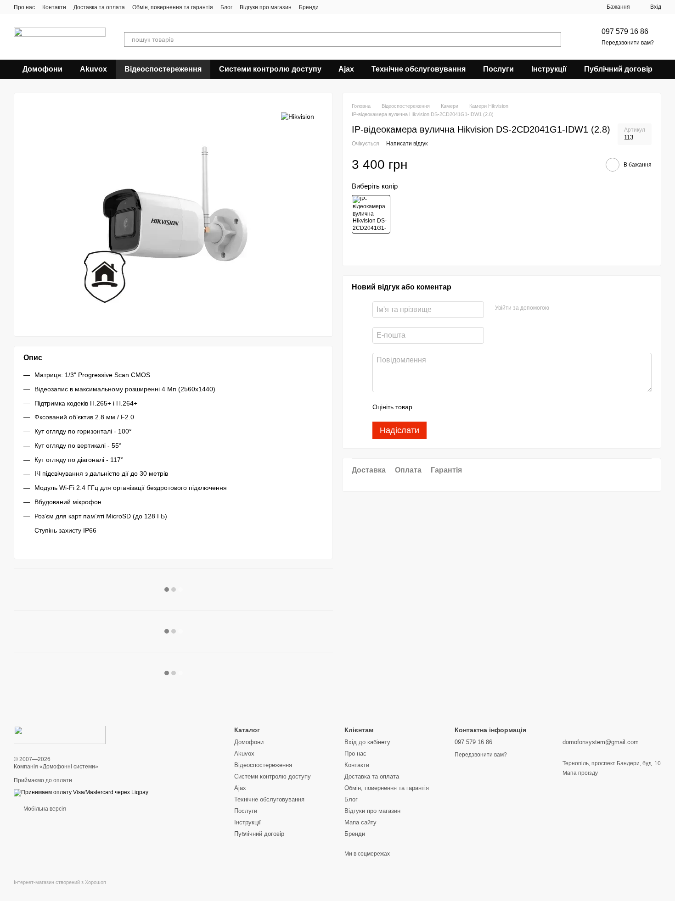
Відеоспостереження (163, 69)
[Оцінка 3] (457, 406)
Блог (226, 7)
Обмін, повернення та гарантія (172, 7)
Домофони (42, 69)
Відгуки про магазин (266, 7)
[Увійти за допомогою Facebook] (559, 308)
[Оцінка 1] (427, 406)
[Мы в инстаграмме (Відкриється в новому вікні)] (342, 7)
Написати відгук (407, 143)
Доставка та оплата (99, 7)
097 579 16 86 (625, 31)
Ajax (346, 69)
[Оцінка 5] (486, 406)
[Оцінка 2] (442, 406)
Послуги (498, 69)
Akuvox (93, 69)
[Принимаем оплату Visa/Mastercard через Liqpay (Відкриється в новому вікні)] (81, 792)
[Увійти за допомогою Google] (573, 308)
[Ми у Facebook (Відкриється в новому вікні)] (331, 7)
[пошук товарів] (553, 39)
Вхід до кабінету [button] (367, 742)
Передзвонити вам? (628, 42)
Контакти (54, 7)
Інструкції (549, 69)
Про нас (24, 7)
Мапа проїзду (580, 773)
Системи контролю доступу (270, 69)
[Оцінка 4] (471, 406)
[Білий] (371, 214)
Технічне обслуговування (418, 69)
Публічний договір (618, 69)
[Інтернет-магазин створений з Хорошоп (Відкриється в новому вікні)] (60, 890)
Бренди (309, 7)
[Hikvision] (297, 115)
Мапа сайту (360, 822)
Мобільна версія (44, 809)
